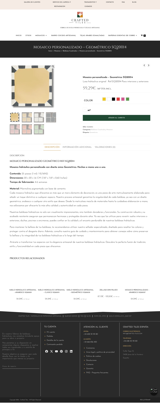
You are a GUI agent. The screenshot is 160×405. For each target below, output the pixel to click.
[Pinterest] (61, 351)
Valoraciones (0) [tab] (105, 147)
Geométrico (94, 132)
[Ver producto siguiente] (148, 65)
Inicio (50, 51)
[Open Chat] (154, 392)
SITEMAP (147, 400)
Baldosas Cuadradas (70, 51)
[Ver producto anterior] (144, 65)
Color (88, 100)
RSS (141, 400)
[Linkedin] (71, 351)
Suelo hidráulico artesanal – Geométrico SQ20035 (80, 291)
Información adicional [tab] (77, 147)
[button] (53, 66)
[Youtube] (56, 351)
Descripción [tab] (52, 147)
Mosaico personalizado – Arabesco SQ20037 (137, 291)
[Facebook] (46, 351)
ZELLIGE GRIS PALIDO (109, 290)
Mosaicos (57, 51)
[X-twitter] (51, 351)
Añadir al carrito (116, 118)
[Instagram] (66, 351)
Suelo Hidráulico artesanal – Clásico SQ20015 (51, 291)
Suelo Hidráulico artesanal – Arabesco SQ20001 (22, 291)
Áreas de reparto (9, 366)
